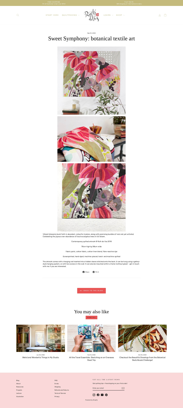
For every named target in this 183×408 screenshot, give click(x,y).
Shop (119, 15)
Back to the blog (93, 290)
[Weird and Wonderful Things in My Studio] (40, 338)
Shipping (58, 387)
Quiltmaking (70, 15)
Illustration (20, 396)
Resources (19, 387)
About (18, 383)
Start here (52, 15)
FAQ (56, 380)
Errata (57, 383)
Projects (19, 390)
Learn (107, 15)
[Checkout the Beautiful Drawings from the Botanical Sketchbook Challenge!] (142, 338)
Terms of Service (60, 393)
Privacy (57, 396)
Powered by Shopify (91, 400)
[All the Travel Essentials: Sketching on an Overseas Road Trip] (91, 338)
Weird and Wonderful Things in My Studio (40, 357)
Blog (17, 380)
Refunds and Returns (62, 390)
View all (91, 317)
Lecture (18, 393)
